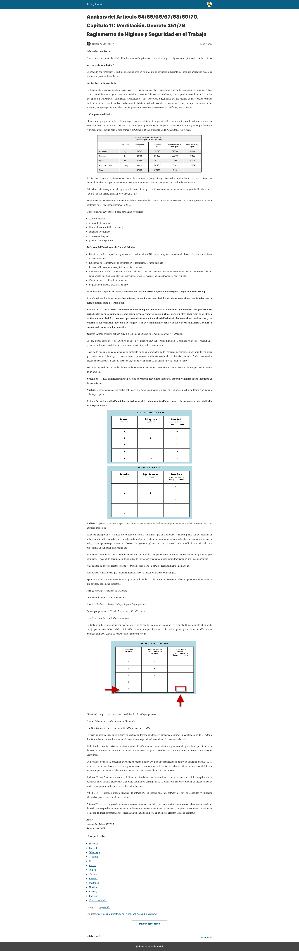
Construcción (117, 914)
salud (142, 914)
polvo (135, 914)
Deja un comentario (149, 923)
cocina (106, 914)
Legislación (104, 907)
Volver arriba (206, 937)
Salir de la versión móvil (150, 946)
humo (128, 914)
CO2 (99, 914)
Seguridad (151, 914)
